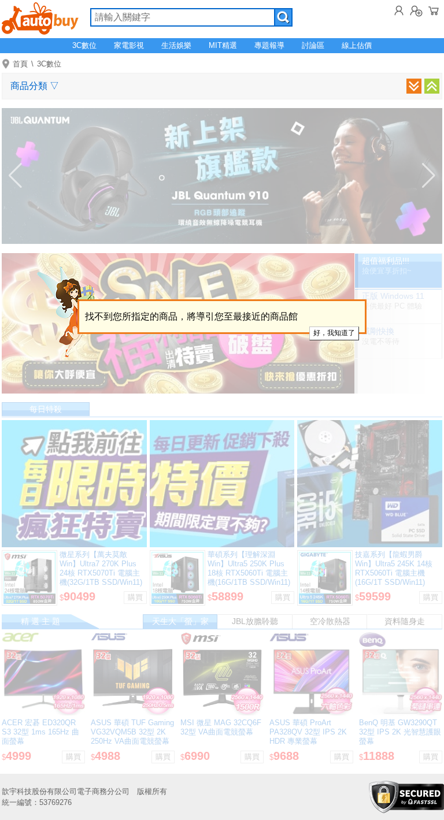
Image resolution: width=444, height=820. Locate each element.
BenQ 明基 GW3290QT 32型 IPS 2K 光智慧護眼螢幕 (400, 731)
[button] (15, 175)
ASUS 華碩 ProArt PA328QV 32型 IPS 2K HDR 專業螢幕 (308, 731)
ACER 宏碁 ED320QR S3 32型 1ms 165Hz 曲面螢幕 (40, 731)
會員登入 (399, 10)
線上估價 (357, 45)
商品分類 (34, 86)
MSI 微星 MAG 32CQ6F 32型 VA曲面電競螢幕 (220, 727)
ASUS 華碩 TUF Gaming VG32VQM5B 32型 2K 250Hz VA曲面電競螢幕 (132, 731)
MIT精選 (223, 45)
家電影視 (129, 45)
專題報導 (269, 45)
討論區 (313, 45)
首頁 (20, 64)
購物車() (434, 10)
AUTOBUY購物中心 (40, 17)
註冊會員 (416, 10)
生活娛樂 (176, 45)
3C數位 (84, 45)
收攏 (431, 86)
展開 (413, 86)
